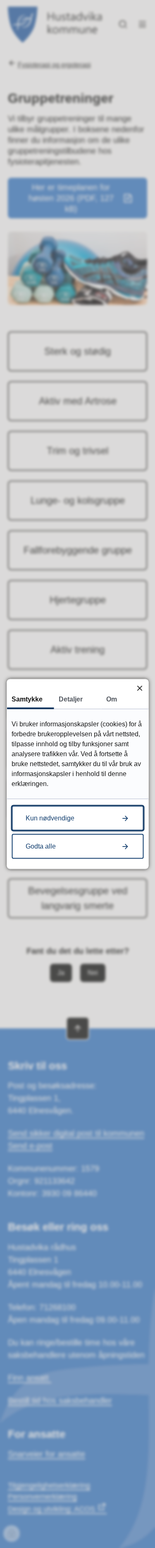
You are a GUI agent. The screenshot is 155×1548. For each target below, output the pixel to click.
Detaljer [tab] (71, 699)
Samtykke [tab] (27, 699)
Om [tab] (111, 699)
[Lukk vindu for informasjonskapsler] (139, 688)
